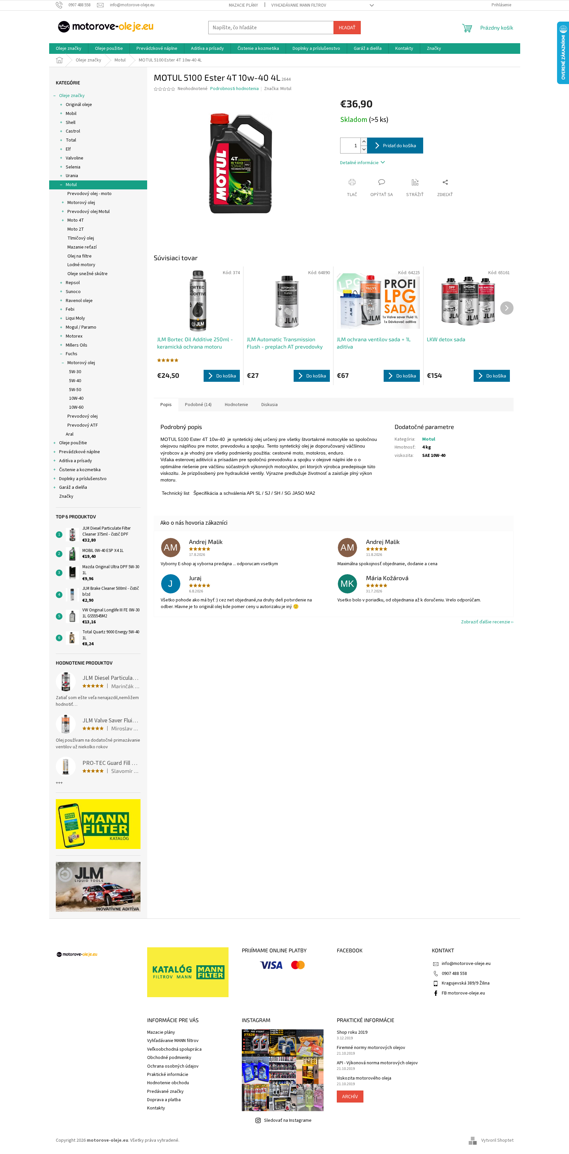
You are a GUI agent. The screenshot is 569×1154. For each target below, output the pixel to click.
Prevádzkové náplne (79, 452)
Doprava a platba (164, 1100)
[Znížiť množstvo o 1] (363, 149)
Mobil (71, 113)
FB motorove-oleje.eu (463, 993)
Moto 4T (75, 220)
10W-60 (76, 407)
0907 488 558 (454, 973)
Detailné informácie (359, 162)
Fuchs (71, 354)
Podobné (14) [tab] (198, 404)
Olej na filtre (79, 256)
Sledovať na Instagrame (288, 1120)
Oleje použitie (73, 443)
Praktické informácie (167, 1074)
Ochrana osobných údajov (173, 1066)
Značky (66, 496)
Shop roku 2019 (352, 1032)
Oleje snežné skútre (87, 273)
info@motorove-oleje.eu (466, 963)
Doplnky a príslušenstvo (83, 478)
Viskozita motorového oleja (364, 1078)
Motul (71, 184)
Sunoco (73, 291)
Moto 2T (75, 229)
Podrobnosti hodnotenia (234, 89)
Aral (69, 434)
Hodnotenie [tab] (236, 404)
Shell (70, 122)
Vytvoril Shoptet (497, 1140)
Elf (68, 149)
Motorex (74, 336)
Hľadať (347, 27)
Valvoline (74, 158)
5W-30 (75, 371)
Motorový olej (81, 202)
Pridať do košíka (399, 145)
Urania (72, 175)
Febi (70, 309)
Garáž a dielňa (73, 487)
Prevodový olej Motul (88, 211)
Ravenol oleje (79, 300)
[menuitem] (68, 48)
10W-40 (76, 398)
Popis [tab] (166, 404)
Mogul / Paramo (81, 327)
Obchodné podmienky (169, 1057)
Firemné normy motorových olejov (371, 1048)
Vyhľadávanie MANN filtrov (298, 5)
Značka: (277, 88)
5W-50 (75, 389)
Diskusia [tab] (269, 404)
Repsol (73, 282)
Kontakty (156, 1108)
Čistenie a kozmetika (80, 470)
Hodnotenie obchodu (168, 1083)
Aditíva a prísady (75, 461)
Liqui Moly (75, 318)
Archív (350, 1096)
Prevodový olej (82, 416)
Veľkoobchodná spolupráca (174, 1049)
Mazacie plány (243, 5)
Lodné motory (81, 265)
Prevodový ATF (82, 425)
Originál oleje (79, 104)
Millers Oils (76, 345)
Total (71, 140)
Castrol (73, 131)
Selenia (73, 167)
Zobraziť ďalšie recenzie (485, 622)
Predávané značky (165, 1091)
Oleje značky (72, 95)
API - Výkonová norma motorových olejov (377, 1063)
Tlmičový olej (80, 238)
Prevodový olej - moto (89, 193)
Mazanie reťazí (82, 247)
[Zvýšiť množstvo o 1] (363, 142)
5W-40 (75, 380)
